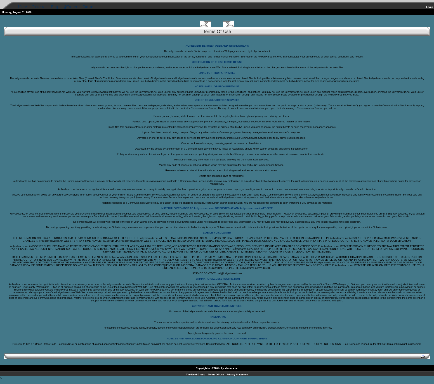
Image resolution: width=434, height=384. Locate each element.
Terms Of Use (216, 374)
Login (429, 7)
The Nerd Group (195, 374)
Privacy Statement (237, 374)
